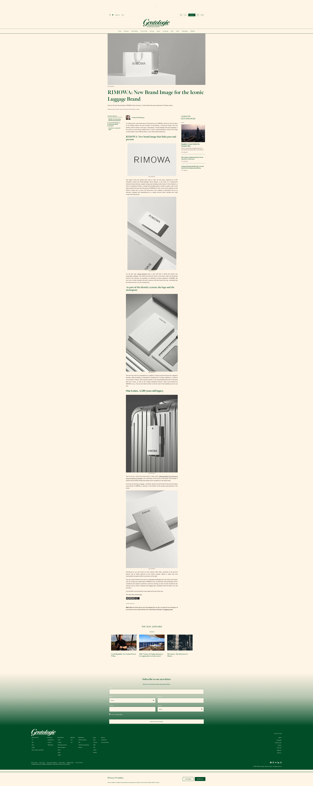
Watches (95, 752)
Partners (279, 745)
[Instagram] (273, 763)
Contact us (167, 609)
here (140, 594)
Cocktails (59, 742)
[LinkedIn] (278, 763)
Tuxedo (94, 750)
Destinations (103, 739)
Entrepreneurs (51, 739)
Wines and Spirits (61, 747)
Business (126, 31)
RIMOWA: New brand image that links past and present (114, 119)
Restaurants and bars (62, 745)
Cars (72, 739)
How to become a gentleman (38, 750)
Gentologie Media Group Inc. (266, 766)
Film (33, 742)
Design (33, 747)
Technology (185, 31)
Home (33, 745)
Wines (59, 750)
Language (159, 705)
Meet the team (278, 742)
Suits (94, 747)
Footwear (95, 742)
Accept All (200, 779)
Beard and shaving (82, 739)
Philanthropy (50, 745)
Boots (94, 739)
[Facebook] (271, 763)
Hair (79, 742)
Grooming (165, 31)
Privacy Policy (34, 762)
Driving (152, 31)
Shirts (94, 745)
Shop (123, 15)
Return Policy (62, 762)
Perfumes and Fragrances (83, 745)
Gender (110, 696)
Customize (188, 779)
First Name (159, 696)
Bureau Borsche (142, 274)
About (280, 737)
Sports (158, 31)
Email (110, 688)
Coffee (59, 739)
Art (32, 739)
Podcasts (192, 31)
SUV (72, 742)
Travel (177, 31)
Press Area (279, 747)
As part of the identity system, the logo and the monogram (114, 124)
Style (172, 31)
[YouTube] (276, 763)
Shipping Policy (70, 762)
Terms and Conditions (52, 762)
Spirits (59, 752)
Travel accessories (105, 742)
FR (181, 15)
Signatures (279, 750)
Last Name (111, 705)
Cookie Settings (79, 762)
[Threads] (281, 763)
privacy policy (119, 714)
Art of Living (143, 31)
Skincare (80, 747)
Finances (49, 742)
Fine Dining (134, 31)
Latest (119, 31)
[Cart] (197, 15)
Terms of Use (42, 762)
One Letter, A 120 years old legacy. (114, 128)
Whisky (59, 755)
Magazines (117, 15)
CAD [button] (202, 15)
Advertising (278, 740)
